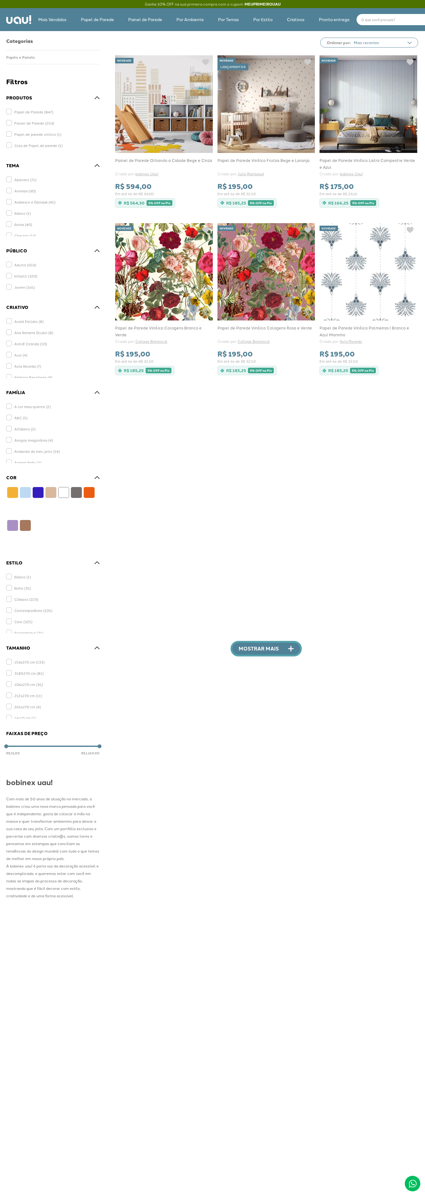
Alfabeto (24, 428)
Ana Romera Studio (33, 332)
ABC (20, 417)
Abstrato (25, 179)
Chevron (25, 235)
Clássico (26, 599)
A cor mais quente (32, 406)
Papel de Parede (33, 111)
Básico (22, 213)
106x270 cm (28, 684)
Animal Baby (27, 462)
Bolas (23, 224)
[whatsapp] (412, 1183)
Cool (23, 621)
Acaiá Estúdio (29, 321)
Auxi (20, 354)
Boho (22, 588)
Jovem (24, 287)
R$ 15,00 (13, 753)
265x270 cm (27, 706)
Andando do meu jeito (37, 451)
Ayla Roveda (27, 366)
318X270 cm (29, 673)
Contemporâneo (33, 610)
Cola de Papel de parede (38, 145)
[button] (53, 98)
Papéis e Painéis (20, 57)
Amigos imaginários (33, 440)
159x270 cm (29, 662)
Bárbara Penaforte (33, 377)
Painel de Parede (34, 123)
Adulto (25, 264)
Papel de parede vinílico (37, 134)
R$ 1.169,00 (90, 753)
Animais (25, 190)
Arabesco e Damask (34, 202)
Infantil (25, 276)
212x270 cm (28, 695)
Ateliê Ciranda (30, 343)
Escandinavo (28, 632)
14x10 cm (25, 717)
